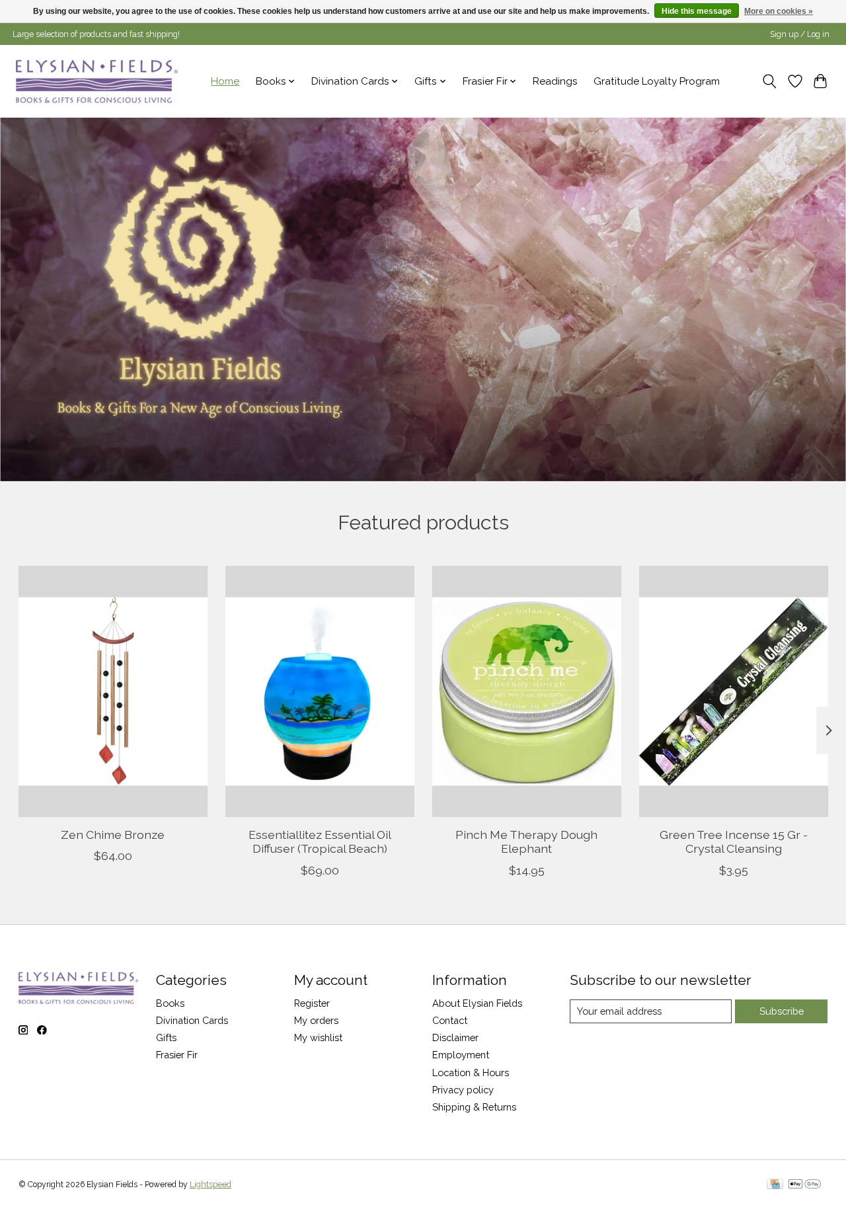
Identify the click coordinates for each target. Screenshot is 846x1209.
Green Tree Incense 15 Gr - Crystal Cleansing (734, 841)
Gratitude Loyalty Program (657, 81)
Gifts (166, 1037)
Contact (449, 1020)
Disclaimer (455, 1037)
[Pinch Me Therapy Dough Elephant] (526, 691)
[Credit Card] (775, 1185)
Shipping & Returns (474, 1106)
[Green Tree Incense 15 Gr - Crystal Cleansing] (733, 691)
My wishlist (318, 1037)
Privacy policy (463, 1089)
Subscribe (781, 1011)
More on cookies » (778, 11)
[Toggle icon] (769, 81)
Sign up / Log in (799, 34)
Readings (555, 81)
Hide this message (697, 11)
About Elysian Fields (477, 1003)
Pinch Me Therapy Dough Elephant (526, 841)
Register (312, 1003)
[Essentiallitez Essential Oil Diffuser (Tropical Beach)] (319, 691)
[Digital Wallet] (804, 1185)
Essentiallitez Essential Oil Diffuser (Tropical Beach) (319, 841)
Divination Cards (192, 1020)
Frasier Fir (177, 1054)
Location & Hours (470, 1072)
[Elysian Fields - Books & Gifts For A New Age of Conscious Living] (97, 81)
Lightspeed (210, 1184)
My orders (316, 1020)
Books (170, 1003)
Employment (460, 1054)
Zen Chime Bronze (113, 834)
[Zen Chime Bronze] (113, 691)
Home (225, 81)
